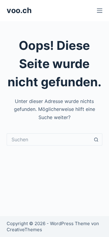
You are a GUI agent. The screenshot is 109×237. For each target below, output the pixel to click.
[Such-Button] (96, 139)
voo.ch (19, 10)
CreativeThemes (24, 229)
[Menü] (99, 10)
